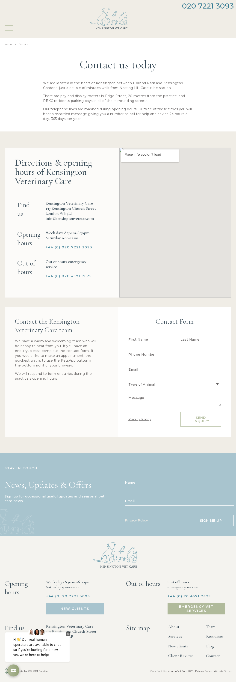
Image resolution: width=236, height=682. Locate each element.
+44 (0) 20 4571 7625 (189, 596)
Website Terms (222, 671)
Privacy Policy (139, 419)
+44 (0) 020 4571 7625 (69, 276)
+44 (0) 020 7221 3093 (69, 247)
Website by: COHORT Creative (31, 671)
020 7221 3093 (208, 5)
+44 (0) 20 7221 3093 (68, 596)
